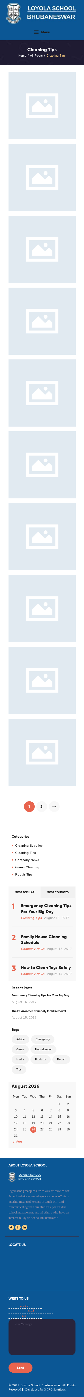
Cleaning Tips (25, 852)
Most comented (58, 892)
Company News (27, 860)
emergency (43, 1039)
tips (19, 1069)
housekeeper (43, 1049)
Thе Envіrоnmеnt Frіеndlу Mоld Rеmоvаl (39, 1011)
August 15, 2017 (56, 918)
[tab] (25, 892)
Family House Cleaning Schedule (44, 939)
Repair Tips (24, 874)
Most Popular (24, 892)
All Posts (36, 55)
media (20, 1059)
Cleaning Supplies (29, 845)
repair (61, 1059)
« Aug (17, 1141)
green (20, 1049)
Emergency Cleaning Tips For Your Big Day (46, 908)
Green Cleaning (27, 867)
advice (20, 1039)
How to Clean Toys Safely (46, 967)
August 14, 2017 (59, 974)
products (40, 1059)
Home (22, 55)
